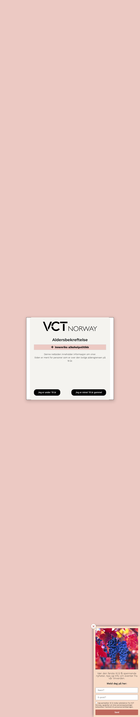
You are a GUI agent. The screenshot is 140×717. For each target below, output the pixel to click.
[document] (70, 358)
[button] (93, 626)
